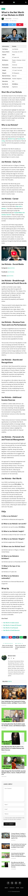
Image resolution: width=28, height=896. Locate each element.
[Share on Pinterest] (19, 24)
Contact (12, 887)
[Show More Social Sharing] (25, 24)
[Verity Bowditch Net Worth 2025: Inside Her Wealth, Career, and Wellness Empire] (14, 715)
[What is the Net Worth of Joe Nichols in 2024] (14, 41)
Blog (3, 8)
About (6, 887)
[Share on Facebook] (5, 24)
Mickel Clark (8, 18)
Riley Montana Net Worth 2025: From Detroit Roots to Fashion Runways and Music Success (12, 748)
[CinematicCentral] (14, 2)
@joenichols (11, 268)
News (17, 887)
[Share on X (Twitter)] (12, 24)
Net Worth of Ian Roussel (10, 628)
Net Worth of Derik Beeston (11, 630)
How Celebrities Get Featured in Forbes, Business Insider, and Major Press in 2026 (18, 846)
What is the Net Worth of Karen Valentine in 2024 (20, 647)
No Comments (6, 20)
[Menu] (2, 2)
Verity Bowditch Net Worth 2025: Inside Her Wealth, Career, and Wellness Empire (18, 855)
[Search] (26, 2)
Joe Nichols (11, 272)
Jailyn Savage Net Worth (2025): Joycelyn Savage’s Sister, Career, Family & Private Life (13, 772)
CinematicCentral (16, 891)
